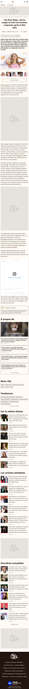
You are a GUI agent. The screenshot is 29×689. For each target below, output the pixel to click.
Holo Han (8, 307)
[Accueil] (13, 1)
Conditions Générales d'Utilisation (14, 662)
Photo (11, 387)
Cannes (6, 144)
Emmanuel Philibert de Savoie (8, 397)
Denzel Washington (5, 404)
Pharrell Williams (5, 401)
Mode (2, 387)
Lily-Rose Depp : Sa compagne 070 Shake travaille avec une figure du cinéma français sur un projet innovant (18, 463)
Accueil (2, 16)
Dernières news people (8, 16)
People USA (8, 384)
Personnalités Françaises (18, 384)
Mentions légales (19, 665)
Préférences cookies (22, 676)
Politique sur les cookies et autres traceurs (14, 668)
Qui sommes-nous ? (9, 665)
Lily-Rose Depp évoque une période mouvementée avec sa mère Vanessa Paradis (17, 427)
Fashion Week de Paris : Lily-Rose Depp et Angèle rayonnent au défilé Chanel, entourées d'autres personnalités (18, 445)
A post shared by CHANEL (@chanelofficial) (14, 293)
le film (17, 155)
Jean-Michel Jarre (24, 399)
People (2, 384)
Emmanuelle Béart (5, 399)
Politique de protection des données (14, 671)
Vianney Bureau (14, 399)
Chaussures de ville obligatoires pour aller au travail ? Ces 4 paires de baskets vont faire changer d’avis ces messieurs (17, 577)
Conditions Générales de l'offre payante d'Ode (14, 673)
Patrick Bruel (19, 397)
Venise (11, 144)
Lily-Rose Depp (5, 85)
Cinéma (7, 387)
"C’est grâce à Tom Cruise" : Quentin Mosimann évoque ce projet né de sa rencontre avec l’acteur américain (17, 568)
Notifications (5, 676)
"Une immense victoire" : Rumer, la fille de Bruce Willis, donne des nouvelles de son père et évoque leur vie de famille (18, 606)
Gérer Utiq (12, 676)
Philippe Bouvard (14, 401)
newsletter (27, 2)
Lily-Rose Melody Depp (18, 16)
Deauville (17, 144)
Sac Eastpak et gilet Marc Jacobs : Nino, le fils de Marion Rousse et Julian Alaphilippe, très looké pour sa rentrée (18, 587)
